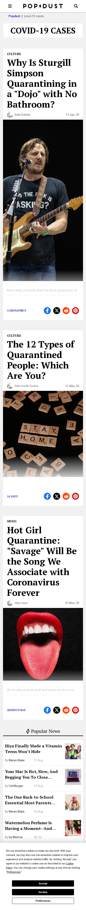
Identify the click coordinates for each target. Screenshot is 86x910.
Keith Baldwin (22, 114)
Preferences (43, 901)
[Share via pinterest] (75, 310)
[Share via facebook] (47, 310)
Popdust (14, 16)
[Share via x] (56, 310)
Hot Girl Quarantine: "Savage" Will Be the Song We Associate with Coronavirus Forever (42, 561)
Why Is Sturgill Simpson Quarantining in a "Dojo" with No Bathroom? (42, 83)
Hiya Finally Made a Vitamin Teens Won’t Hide (33, 748)
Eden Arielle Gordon (26, 386)
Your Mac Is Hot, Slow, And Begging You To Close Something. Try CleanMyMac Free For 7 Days (33, 775)
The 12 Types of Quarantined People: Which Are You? (40, 359)
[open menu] (10, 6)
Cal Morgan (16, 786)
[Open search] (76, 6)
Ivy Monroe (16, 837)
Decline (43, 892)
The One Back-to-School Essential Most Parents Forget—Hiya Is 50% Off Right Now (34, 800)
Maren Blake (17, 760)
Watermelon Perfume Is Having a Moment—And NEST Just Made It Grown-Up (33, 826)
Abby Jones (21, 603)
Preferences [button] (14, 872)
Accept (43, 883)
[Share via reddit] (66, 310)
